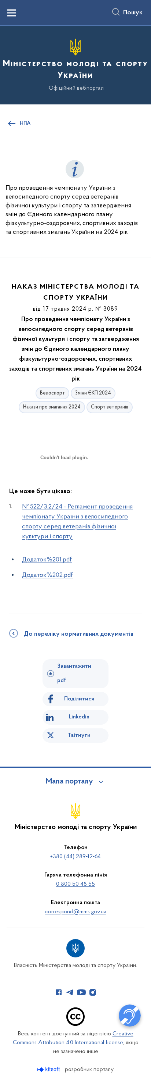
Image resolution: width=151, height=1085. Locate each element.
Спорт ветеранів (109, 407)
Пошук (133, 13)
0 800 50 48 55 (75, 884)
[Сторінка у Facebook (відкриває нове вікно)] (58, 992)
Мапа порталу (69, 782)
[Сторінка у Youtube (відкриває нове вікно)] (81, 992)
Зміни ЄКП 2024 (93, 393)
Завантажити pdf (74, 673)
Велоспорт (52, 393)
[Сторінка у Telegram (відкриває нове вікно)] (70, 992)
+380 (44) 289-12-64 (75, 857)
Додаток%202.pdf (47, 575)
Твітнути (79, 735)
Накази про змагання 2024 (52, 407)
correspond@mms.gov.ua (75, 912)
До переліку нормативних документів (78, 634)
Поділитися (79, 699)
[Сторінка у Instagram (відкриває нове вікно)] (92, 992)
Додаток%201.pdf (47, 560)
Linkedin (79, 717)
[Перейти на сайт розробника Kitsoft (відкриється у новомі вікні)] (49, 1069)
